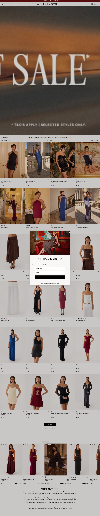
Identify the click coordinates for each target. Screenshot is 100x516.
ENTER (50, 277)
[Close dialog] (68, 232)
